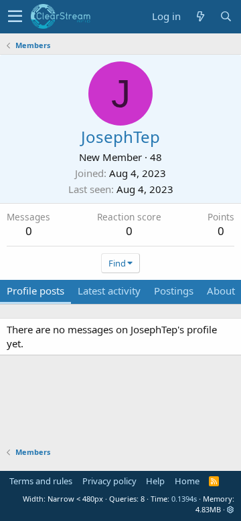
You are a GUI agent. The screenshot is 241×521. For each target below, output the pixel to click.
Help (155, 481)
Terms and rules (40, 481)
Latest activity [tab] (109, 290)
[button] (15, 16)
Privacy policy (109, 481)
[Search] (225, 16)
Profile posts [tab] (35, 290)
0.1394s (184, 499)
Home (187, 481)
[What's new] (200, 16)
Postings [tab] (173, 290)
